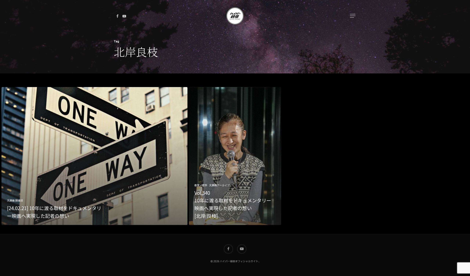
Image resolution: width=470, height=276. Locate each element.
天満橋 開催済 (15, 200)
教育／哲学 (200, 185)
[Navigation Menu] (353, 16)
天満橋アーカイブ (219, 185)
